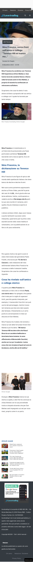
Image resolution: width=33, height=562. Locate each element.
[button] (25, 15)
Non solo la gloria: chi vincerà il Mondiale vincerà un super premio (17, 476)
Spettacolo (7, 42)
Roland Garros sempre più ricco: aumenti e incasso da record (16, 446)
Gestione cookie (28, 560)
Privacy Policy (29, 10)
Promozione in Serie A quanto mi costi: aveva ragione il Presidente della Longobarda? (16, 452)
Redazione (13, 10)
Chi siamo (4, 10)
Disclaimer (20, 10)
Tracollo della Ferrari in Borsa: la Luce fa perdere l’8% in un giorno (17, 470)
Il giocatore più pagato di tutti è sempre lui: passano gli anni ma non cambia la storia (17, 464)
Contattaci (5, 537)
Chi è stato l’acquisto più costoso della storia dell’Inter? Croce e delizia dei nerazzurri (16, 458)
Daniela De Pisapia (8, 61)
